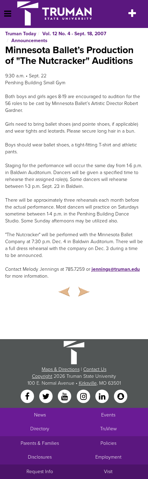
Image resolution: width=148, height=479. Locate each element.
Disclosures (40, 457)
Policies (108, 443)
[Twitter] (46, 397)
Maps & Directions (61, 369)
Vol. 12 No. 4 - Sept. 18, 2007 (74, 34)
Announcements (29, 41)
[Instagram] (84, 397)
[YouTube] (65, 397)
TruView (108, 429)
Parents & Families (40, 443)
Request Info (40, 472)
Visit (108, 472)
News (40, 415)
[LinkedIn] (102, 397)
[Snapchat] (120, 397)
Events (108, 415)
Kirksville (88, 383)
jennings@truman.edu (116, 269)
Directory (39, 429)
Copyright (42, 376)
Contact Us (94, 369)
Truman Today (20, 34)
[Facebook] (28, 397)
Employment (108, 457)
